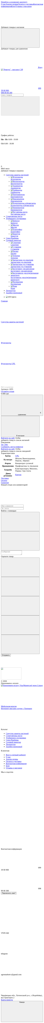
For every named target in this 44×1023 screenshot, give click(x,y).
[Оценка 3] (20, 605)
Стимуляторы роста (14, 216)
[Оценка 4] (20, 625)
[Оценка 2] (20, 586)
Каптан (18, 475)
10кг (6, 445)
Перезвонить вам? (9, 893)
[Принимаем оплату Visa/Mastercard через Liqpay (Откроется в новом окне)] (22, 685)
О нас (3, 4)
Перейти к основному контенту (14, 2)
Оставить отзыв (7, 391)
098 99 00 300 (6, 93)
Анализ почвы (12, 4)
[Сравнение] (20, 38)
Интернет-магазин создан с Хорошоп (16, 708)
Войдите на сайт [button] (8, 438)
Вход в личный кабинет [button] (16, 755)
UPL (17, 456)
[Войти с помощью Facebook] (20, 521)
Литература (11, 291)
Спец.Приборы (12, 238)
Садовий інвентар (13, 240)
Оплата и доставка (25, 4)
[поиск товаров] (20, 106)
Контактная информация (16, 764)
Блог (13, 6)
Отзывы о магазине (23, 6)
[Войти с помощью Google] (20, 541)
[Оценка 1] (20, 567)
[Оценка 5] (20, 644)
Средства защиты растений (17, 175)
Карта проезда (7, 1000)
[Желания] (22, 17)
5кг (2, 445)
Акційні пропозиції (14, 293)
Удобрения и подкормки (16, 219)
